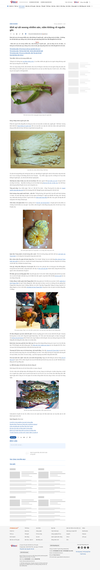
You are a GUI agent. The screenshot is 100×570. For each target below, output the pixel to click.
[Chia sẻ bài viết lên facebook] (11, 34)
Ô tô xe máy (39, 534)
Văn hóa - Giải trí (55, 6)
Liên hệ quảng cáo (54, 545)
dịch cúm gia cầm (43, 268)
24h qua (84, 536)
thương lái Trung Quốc (53, 350)
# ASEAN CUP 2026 (34, 2)
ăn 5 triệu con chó (52, 181)
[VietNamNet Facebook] (79, 548)
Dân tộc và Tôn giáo (30, 6)
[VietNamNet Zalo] (88, 548)
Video (83, 528)
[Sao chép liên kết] (20, 34)
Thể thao (48, 6)
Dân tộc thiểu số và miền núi (73, 528)
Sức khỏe (68, 6)
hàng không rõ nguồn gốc (24, 126)
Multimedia (85, 531)
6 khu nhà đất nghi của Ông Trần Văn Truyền (21, 426)
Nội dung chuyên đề (71, 531)
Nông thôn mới (55, 539)
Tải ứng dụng (79, 551)
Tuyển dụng (83, 554)
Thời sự (16, 6)
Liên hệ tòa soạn (24, 552)
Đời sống (62, 6)
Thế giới (43, 6)
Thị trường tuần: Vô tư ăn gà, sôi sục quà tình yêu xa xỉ (25, 49)
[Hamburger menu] (92, 6)
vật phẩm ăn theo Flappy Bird (34, 287)
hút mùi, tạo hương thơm (42, 202)
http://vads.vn (56, 555)
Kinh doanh (22, 6)
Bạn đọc (53, 528)
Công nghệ (74, 6)
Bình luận (13, 437)
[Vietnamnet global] (76, 2)
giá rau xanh (58, 276)
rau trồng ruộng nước (28, 61)
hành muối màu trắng (41, 197)
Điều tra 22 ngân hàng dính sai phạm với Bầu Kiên (23, 430)
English (68, 534)
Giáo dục (38, 6)
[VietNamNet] (7, 6)
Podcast (84, 534)
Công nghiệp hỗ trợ (56, 534)
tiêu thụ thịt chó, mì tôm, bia (50, 183)
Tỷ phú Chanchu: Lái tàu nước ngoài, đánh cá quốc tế (24, 432)
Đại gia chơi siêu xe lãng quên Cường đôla (21, 428)
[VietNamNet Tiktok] (85, 548)
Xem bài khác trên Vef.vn (16, 55)
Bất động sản (82, 6)
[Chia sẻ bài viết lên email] (17, 34)
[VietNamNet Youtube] (82, 548)
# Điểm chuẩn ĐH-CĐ (46, 2)
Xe (78, 6)
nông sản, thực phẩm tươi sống (41, 345)
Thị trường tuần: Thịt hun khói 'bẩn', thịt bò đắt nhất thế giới (26, 51)
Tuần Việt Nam (68, 2)
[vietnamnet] (14, 3)
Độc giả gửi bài (86, 551)
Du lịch (88, 6)
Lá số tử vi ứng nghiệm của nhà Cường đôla (21, 422)
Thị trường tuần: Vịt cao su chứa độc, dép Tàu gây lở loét (26, 53)
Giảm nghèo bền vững (56, 536)
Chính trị (11, 6)
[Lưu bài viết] (22, 34)
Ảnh (67, 539)
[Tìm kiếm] (89, 2)
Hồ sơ (67, 536)
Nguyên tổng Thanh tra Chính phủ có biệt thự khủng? (23, 424)
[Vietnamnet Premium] (14, 528)
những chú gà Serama (17, 338)
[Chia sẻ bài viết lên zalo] (14, 34)
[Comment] (25, 34)
